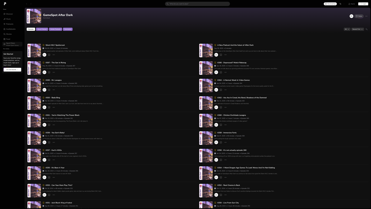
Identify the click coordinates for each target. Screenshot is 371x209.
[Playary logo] (5, 4)
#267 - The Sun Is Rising (56, 62)
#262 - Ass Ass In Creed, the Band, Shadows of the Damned (242, 97)
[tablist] (197, 29)
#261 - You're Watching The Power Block (62, 115)
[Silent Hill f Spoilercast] (34, 50)
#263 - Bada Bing (53, 97)
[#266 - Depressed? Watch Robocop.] (206, 68)
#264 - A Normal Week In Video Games (233, 80)
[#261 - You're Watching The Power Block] (34, 120)
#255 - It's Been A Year (55, 168)
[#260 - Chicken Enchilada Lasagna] (206, 120)
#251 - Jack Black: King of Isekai (59, 203)
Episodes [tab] (31, 29)
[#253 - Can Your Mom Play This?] (34, 190)
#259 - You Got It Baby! (55, 132)
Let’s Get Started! (11, 70)
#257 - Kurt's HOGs (54, 150)
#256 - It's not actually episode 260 (231, 150)
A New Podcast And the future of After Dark (235, 45)
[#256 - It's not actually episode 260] (206, 155)
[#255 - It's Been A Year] (34, 173)
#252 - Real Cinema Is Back (228, 185)
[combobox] (347, 29)
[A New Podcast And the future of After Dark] (206, 50)
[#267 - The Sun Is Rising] (34, 68)
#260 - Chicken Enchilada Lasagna (231, 115)
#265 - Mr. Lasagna (54, 80)
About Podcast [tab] (42, 29)
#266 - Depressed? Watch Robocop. (232, 62)
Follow (360, 16)
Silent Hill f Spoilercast (55, 45)
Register (353, 4)
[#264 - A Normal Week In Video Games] (206, 85)
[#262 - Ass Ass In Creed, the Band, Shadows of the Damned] (206, 103)
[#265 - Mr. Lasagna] (34, 85)
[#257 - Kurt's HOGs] (34, 155)
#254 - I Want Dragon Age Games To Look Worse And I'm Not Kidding (246, 168)
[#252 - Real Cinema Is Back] (206, 190)
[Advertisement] (64, 37)
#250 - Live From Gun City (228, 203)
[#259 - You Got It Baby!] (34, 138)
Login (364, 4)
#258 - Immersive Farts (227, 132)
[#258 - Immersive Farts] (206, 138)
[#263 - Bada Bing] (34, 103)
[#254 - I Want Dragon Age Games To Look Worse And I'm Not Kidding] (206, 173)
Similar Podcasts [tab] (55, 29)
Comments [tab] (67, 29)
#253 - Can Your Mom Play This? (59, 185)
